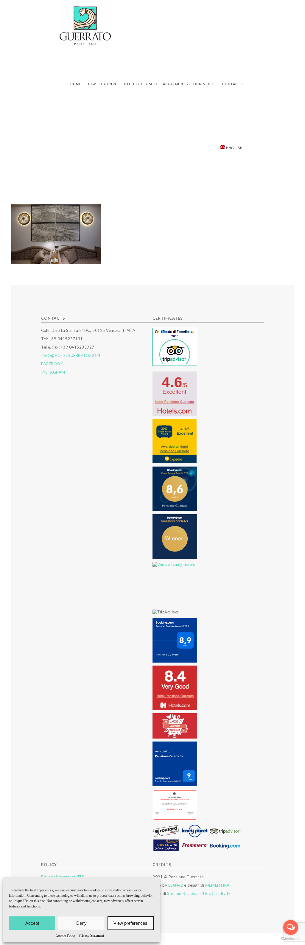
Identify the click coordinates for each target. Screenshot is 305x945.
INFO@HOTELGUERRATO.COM (70, 355)
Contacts (232, 84)
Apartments (175, 84)
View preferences (130, 923)
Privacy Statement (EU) (62, 876)
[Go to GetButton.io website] (290, 939)
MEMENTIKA (217, 885)
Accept (32, 923)
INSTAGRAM (53, 372)
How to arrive (102, 84)
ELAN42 (175, 885)
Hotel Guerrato (140, 84)
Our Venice (205, 84)
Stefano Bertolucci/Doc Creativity (199, 893)
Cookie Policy (66, 935)
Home (75, 84)
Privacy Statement (91, 935)
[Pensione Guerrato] (85, 25)
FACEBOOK (52, 363)
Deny (81, 923)
